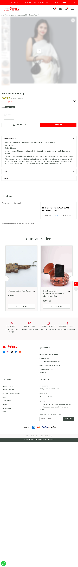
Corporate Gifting (46, 369)
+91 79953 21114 (46, 397)
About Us (43, 373)
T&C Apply (47, 2)
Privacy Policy (8, 386)
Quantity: (8, 115)
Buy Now (58, 125)
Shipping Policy (8, 390)
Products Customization (49, 354)
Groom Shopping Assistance (50, 362)
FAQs (4, 397)
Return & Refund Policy (11, 393)
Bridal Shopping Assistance (50, 365)
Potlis (22, 15)
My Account (7, 408)
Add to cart (21, 125)
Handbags (15, 15)
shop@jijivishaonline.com (49, 389)
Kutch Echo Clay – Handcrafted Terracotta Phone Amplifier (53, 294)
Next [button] (71, 278)
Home (2, 15)
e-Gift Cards (44, 358)
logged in (55, 215)
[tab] (40, 196)
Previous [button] (6, 278)
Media (5, 404)
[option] (21, 278)
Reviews (7, 196)
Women (8, 15)
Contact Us (7, 401)
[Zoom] (73, 20)
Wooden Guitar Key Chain (19, 291)
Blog (4, 412)
